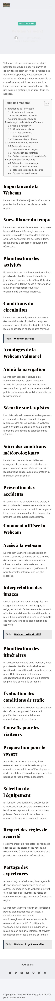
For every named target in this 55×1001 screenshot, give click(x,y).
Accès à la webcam (21, 146)
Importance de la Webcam (20, 108)
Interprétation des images (25, 149)
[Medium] (45, 973)
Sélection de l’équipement (24, 166)
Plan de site (27, 965)
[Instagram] (22, 973)
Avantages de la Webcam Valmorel (25, 122)
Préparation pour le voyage (25, 163)
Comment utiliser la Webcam (22, 142)
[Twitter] (16, 973)
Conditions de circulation (24, 119)
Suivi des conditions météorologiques (22, 134)
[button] (45, 104)
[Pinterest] (39, 973)
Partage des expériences (24, 173)
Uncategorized (26, 23)
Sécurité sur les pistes (23, 129)
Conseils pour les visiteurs (21, 159)
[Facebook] (10, 973)
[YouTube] (27, 973)
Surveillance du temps (22, 112)
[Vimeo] (33, 973)
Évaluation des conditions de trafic (29, 156)
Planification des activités (24, 115)
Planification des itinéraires (25, 153)
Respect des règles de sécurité (27, 170)
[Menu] (50, 5)
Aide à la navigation (21, 125)
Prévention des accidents (24, 139)
